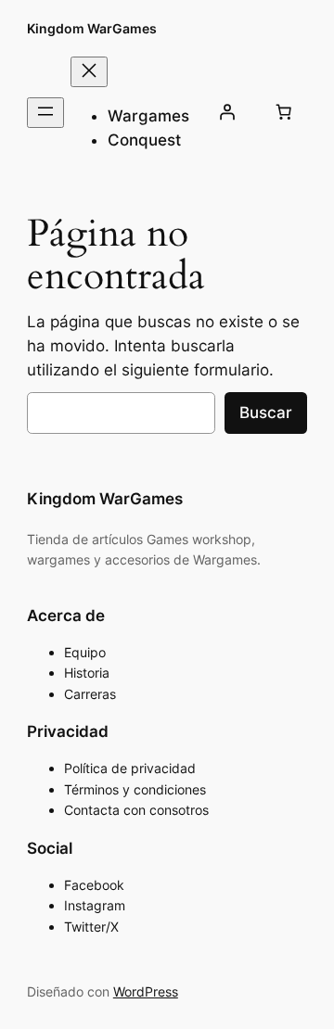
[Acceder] (226, 112)
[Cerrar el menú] (89, 72)
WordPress (145, 991)
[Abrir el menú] (45, 112)
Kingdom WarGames (92, 28)
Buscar (265, 412)
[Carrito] (282, 112)
